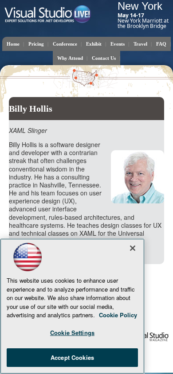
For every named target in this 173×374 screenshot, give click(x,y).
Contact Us (104, 58)
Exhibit (94, 44)
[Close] (132, 248)
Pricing (36, 44)
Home (13, 44)
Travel (140, 44)
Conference (65, 44)
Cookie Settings (72, 332)
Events (117, 44)
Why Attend (70, 58)
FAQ (161, 44)
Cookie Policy (118, 315)
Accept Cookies (72, 357)
